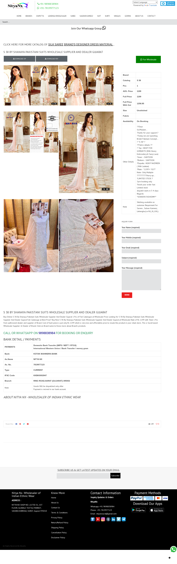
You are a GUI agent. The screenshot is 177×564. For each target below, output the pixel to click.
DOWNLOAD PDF (52, 59)
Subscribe (115, 475)
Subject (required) (129, 258)
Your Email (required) (130, 247)
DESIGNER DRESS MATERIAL (94, 44)
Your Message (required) (132, 268)
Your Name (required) (131, 227)
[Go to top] (169, 558)
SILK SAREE (55, 44)
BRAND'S (70, 44)
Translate (153, 5)
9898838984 (46, 333)
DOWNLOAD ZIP (20, 59)
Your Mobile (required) (131, 237)
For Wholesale (149, 59)
